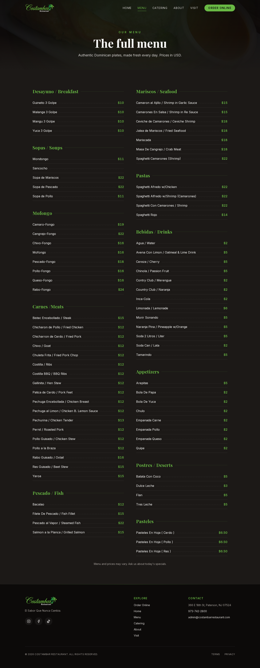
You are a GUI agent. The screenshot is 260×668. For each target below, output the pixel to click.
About (179, 7)
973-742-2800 (197, 611)
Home (127, 7)
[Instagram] (29, 621)
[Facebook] (38, 621)
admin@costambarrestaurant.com (209, 617)
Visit (194, 7)
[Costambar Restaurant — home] (40, 8)
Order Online (219, 7)
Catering (159, 7)
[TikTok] (48, 621)
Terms (215, 654)
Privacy (230, 654)
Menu (142, 7)
